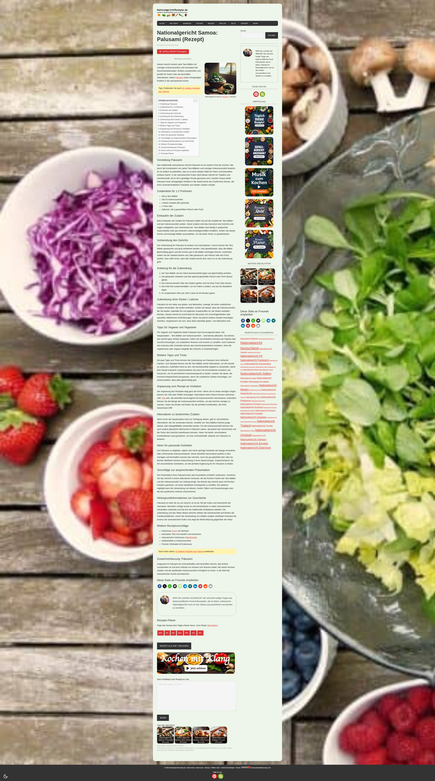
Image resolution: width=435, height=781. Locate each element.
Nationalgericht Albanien (249, 339)
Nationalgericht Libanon (259, 382)
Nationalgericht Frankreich (254, 360)
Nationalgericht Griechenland (258, 364)
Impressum (199, 768)
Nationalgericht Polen (258, 401)
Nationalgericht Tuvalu (262, 426)
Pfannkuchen (191, 537)
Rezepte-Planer (167, 153)
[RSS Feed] (262, 94)
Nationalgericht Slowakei (251, 413)
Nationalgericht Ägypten (254, 443)
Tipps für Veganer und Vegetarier (173, 122)
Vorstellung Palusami (168, 104)
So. (200, 633)
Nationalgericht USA (259, 435)
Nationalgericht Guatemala (247, 367)
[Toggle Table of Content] (194, 100)
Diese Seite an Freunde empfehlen (175, 150)
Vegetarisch (189, 750)
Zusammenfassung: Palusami (173, 147)
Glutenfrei (177, 748)
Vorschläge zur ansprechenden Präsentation (179, 138)
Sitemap (207, 768)
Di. (167, 633)
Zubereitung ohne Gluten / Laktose (174, 119)
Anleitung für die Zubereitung (171, 116)
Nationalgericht (212, 748)
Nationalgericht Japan (248, 378)
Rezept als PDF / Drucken (174, 646)
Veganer (171, 750)
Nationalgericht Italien (255, 373)
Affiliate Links (215, 768)
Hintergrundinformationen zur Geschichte (177, 141)
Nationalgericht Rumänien (269, 404)
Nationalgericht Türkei (247, 430)
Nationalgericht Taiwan (250, 421)
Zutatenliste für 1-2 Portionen (171, 107)
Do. (180, 633)
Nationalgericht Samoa (174, 746)
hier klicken (212, 625)
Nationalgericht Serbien (247, 410)
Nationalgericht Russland (251, 407)
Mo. (161, 633)
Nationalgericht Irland (251, 370)
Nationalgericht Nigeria (260, 393)
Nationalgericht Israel (266, 370)
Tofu (164, 398)
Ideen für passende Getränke (172, 135)
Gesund (170, 748)
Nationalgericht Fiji (251, 355)
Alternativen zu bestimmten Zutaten (175, 132)
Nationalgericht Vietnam (253, 439)
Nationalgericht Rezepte (172, 12)
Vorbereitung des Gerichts (170, 113)
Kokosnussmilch (189, 748)
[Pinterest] (256, 94)
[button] (160, 586)
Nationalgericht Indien (261, 367)
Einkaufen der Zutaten (169, 110)
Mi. (173, 633)
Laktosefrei (200, 748)
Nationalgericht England (253, 352)
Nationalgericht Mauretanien (249, 386)
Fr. (186, 633)
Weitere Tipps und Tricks (170, 126)
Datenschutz (191, 768)
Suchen (243, 31)
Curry (174, 531)
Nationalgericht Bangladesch (266, 338)
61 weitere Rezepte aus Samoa (189, 551)
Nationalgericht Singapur (265, 410)
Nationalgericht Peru (253, 397)
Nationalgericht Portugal (250, 404)
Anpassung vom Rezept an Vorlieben (175, 129)
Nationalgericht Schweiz (270, 407)
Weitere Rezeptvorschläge (171, 144)
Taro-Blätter (162, 750)
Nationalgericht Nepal (255, 390)
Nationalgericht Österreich (255, 447)
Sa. (193, 633)
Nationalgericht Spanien (253, 417)
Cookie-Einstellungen (228, 768)
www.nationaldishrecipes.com (261, 768)
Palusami (225, 97)
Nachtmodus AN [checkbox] (5, 776)
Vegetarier (179, 750)
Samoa (229, 748)
